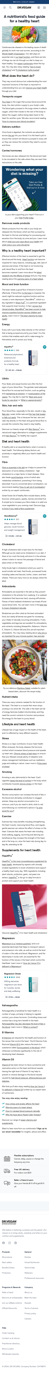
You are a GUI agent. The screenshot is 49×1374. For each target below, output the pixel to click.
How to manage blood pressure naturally (23, 1111)
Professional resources (34, 1278)
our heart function (22, 57)
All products (7, 1257)
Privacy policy (30, 1313)
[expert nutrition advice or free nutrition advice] (24, 188)
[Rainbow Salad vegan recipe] (24, 662)
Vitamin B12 (15, 1044)
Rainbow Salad (23, 688)
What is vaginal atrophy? (31, 400)
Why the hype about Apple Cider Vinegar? (23, 1114)
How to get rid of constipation (32, 487)
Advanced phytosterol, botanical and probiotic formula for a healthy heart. (13, 359)
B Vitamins (6, 1038)
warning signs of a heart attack (30, 279)
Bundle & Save (8, 1267)
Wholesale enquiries (10, 1354)
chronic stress (26, 784)
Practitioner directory (11, 1343)
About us (28, 1292)
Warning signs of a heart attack (19, 1107)
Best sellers (7, 1262)
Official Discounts (9, 1308)
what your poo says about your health (23, 241)
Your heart (6, 102)
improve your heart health (36, 88)
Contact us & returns (11, 1338)
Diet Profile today (26, 218)
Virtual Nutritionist (31, 1262)
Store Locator (8, 1348)
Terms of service (31, 1308)
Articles (27, 1257)
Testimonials (29, 1267)
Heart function (28, 259)
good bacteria (17, 477)
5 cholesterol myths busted (27, 70)
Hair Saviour (11, 435)
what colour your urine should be (15, 245)
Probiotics (6, 1273)
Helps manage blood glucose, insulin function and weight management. (14, 526)
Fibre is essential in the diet (13, 467)
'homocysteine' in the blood (28, 1047)
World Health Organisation (13, 53)
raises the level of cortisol (20, 780)
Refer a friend (7, 1292)
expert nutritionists (25, 63)
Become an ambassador (12, 1297)
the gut (11, 135)
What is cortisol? (30, 1027)
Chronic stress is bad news (25, 753)
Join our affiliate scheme (12, 1303)
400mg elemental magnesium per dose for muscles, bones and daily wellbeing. (13, 986)
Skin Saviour (34, 429)
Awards (27, 1303)
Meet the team (30, 1297)
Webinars (28, 1273)
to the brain (27, 293)
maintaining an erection (15, 393)
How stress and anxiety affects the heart (22, 1104)
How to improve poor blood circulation (18, 121)
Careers (27, 1318)
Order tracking (8, 1333)
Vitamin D (6, 1065)
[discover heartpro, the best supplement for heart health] (24, 906)
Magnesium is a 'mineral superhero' (16, 943)
